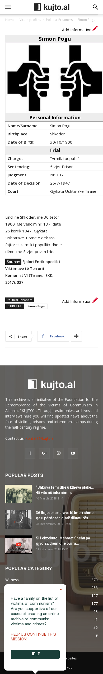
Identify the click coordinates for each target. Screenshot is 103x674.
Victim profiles (30, 19)
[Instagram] (58, 453)
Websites (70, 658)
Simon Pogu (36, 306)
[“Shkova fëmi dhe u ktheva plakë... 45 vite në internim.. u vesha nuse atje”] (18, 494)
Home (10, 19)
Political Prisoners (59, 19)
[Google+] (44, 453)
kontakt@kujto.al (40, 438)
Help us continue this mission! (33, 637)
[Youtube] (73, 453)
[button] (95, 7)
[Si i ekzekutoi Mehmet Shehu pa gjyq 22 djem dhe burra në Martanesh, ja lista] (18, 544)
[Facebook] (30, 453)
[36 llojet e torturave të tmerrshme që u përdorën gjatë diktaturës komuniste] (18, 519)
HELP (35, 654)
